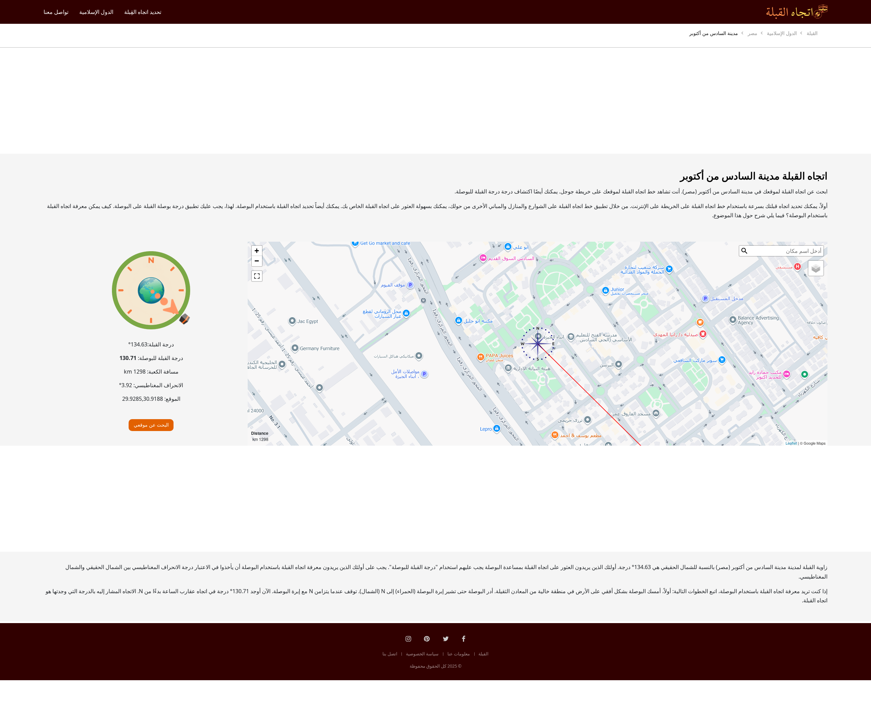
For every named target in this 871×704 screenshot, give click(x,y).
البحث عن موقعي (151, 425)
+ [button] (256, 250)
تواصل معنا (56, 12)
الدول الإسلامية (96, 12)
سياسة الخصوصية (422, 654)
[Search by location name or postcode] (744, 251)
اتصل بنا (389, 654)
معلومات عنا (458, 654)
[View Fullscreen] (257, 276)
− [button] (256, 261)
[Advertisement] (452, 100)
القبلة (483, 654)
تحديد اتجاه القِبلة (142, 12)
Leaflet (791, 443)
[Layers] (815, 268)
